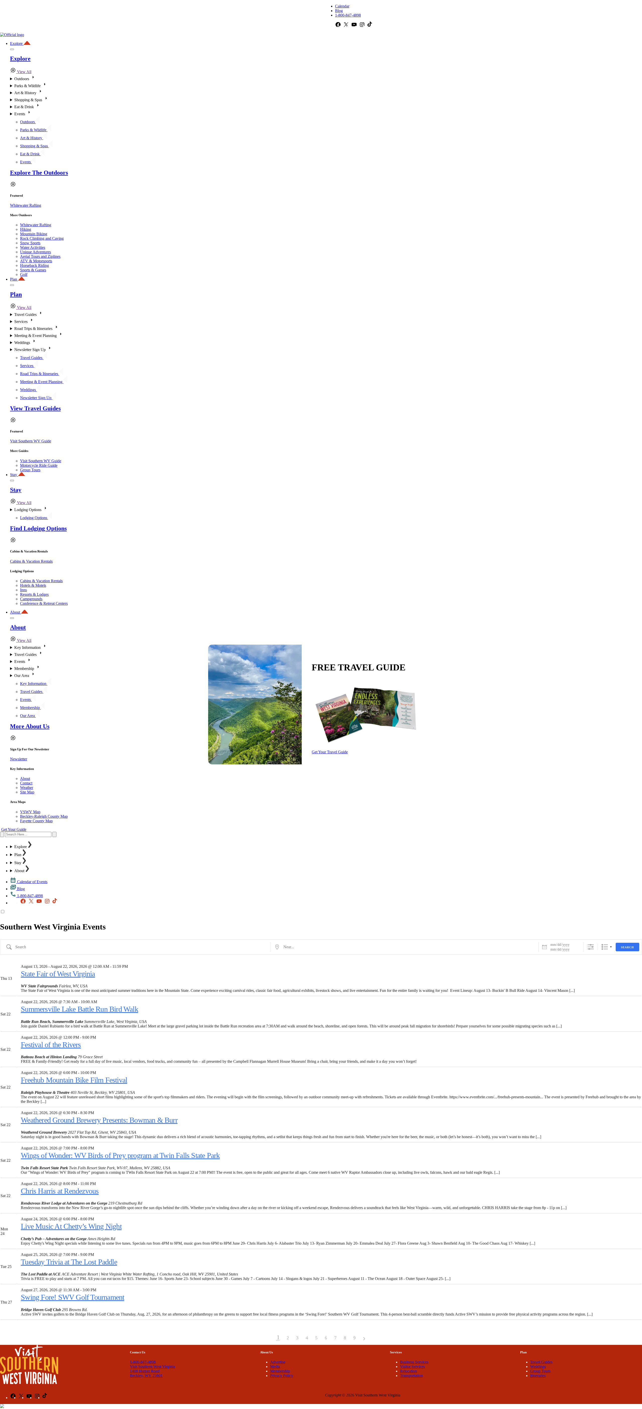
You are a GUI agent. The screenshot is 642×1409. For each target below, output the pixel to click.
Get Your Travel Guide (330, 752)
